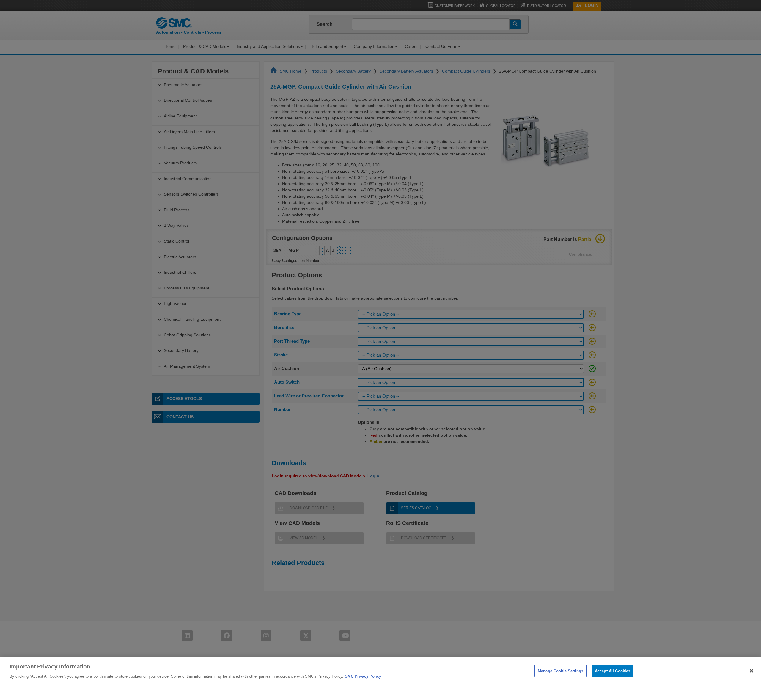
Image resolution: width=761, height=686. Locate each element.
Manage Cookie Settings (560, 671)
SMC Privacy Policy (363, 676)
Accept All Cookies (612, 671)
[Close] (751, 670)
